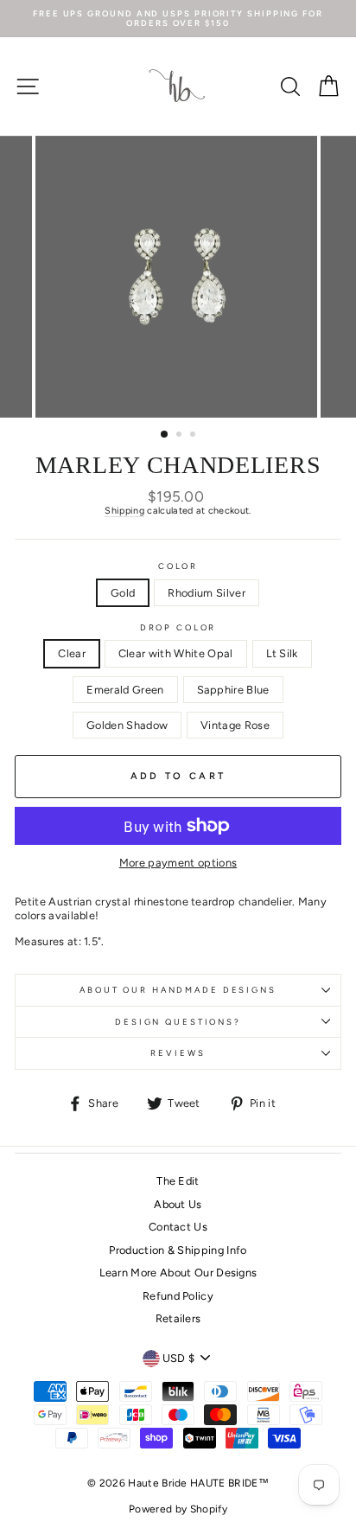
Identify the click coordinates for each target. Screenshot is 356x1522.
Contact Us (178, 1226)
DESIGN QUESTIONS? (178, 1021)
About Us (178, 1204)
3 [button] (194, 436)
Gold (123, 592)
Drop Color (178, 627)
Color (178, 566)
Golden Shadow (127, 725)
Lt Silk (282, 653)
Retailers (178, 1318)
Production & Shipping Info (177, 1250)
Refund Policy (178, 1295)
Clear (72, 653)
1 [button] (165, 435)
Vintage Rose (235, 725)
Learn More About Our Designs (178, 1272)
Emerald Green (124, 689)
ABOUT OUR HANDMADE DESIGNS (178, 989)
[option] (178, 19)
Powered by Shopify (178, 1509)
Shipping (124, 510)
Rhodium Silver (206, 592)
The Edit (178, 1180)
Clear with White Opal (175, 653)
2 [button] (180, 436)
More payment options (178, 862)
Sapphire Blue (233, 689)
